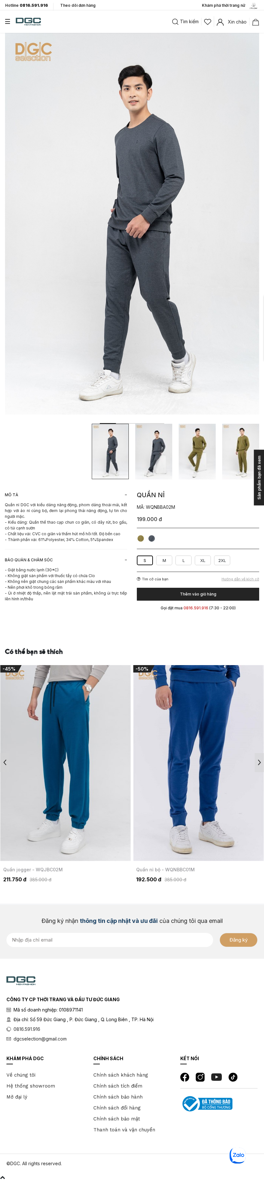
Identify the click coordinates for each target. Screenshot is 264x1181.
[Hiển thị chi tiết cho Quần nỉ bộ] (65, 763)
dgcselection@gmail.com (40, 1038)
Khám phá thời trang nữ (225, 5)
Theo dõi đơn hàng (78, 5)
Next (259, 762)
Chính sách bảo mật (116, 1119)
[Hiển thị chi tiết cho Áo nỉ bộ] (198, 763)
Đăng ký (239, 940)
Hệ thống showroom (30, 1086)
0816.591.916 (27, 1029)
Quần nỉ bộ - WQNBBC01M (32, 869)
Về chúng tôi (20, 1075)
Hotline (26, 5)
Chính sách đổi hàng (117, 1108)
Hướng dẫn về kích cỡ (240, 579)
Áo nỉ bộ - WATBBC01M (161, 869)
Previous (4, 762)
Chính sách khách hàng (120, 1075)
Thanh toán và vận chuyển (124, 1130)
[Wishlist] (207, 21)
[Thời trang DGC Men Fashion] (28, 21)
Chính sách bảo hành (118, 1097)
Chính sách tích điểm (117, 1086)
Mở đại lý (16, 1097)
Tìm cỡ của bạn (155, 579)
